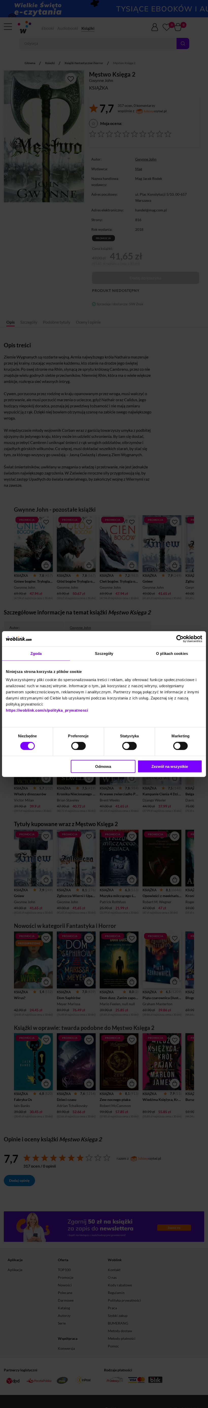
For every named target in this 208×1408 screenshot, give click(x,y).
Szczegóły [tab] (104, 653)
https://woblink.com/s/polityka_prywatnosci (47, 710)
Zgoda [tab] (36, 653)
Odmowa (103, 766)
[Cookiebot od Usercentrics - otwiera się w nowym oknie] (180, 639)
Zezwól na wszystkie (169, 766)
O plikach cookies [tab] (172, 653)
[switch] (78, 746)
